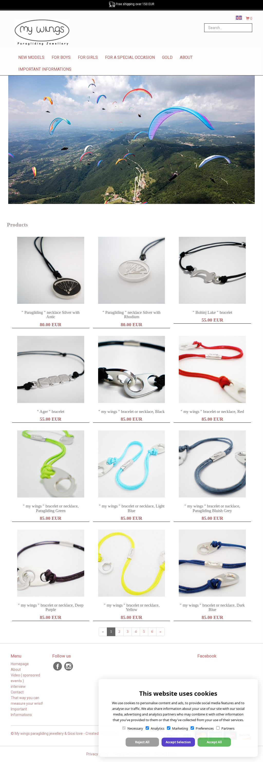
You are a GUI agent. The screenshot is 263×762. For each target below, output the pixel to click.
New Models (31, 57)
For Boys (61, 57)
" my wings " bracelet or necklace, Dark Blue (212, 607)
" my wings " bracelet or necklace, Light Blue (131, 508)
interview (18, 686)
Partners (227, 728)
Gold (167, 57)
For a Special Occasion (130, 57)
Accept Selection (178, 742)
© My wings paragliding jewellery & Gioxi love (47, 733)
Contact (17, 692)
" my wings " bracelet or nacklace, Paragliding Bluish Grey (212, 508)
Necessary (135, 728)
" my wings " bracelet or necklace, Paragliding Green (51, 508)
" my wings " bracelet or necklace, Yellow (131, 607)
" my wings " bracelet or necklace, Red (212, 411)
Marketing (180, 728)
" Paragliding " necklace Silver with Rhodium (131, 314)
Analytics (157, 728)
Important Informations (44, 69)
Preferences (205, 728)
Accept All (214, 742)
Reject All (142, 742)
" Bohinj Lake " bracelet (212, 312)
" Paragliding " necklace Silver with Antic (51, 314)
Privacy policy (97, 754)
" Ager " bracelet (50, 411)
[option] (131, 140)
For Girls (88, 57)
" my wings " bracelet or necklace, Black (131, 411)
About (186, 57)
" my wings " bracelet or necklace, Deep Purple (50, 607)
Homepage (20, 664)
